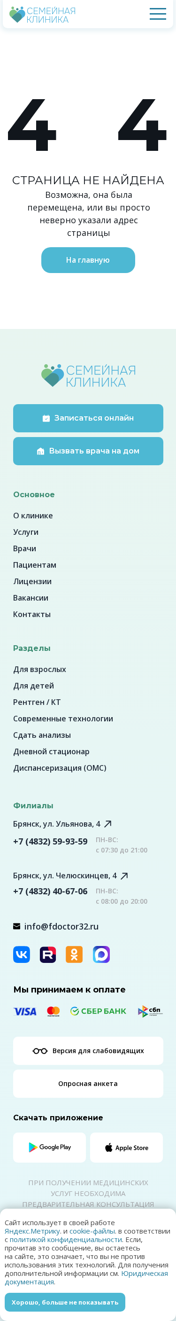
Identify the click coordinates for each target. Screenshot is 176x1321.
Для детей (33, 685)
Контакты (32, 614)
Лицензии (32, 581)
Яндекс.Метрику (32, 1230)
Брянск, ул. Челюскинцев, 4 (64, 875)
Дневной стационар (51, 751)
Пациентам (34, 565)
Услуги (25, 532)
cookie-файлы (92, 1230)
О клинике (33, 515)
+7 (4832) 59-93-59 (50, 841)
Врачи (24, 548)
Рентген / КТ (37, 702)
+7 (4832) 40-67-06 (50, 891)
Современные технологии (63, 718)
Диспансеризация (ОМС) (60, 768)
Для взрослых (39, 669)
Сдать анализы (42, 735)
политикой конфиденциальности (66, 1239)
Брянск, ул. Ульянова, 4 (56, 824)
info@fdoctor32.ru (61, 926)
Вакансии (30, 598)
